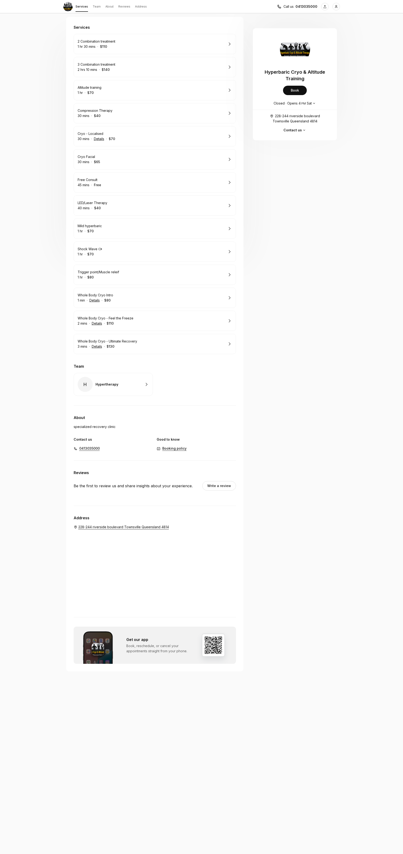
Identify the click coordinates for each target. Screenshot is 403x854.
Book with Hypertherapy (113, 384)
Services (82, 6)
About (109, 6)
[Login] (336, 6)
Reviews (124, 6)
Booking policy (174, 448)
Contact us (292, 130)
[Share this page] (325, 6)
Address (141, 6)
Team (97, 6)
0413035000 (306, 6)
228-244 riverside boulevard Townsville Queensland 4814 (296, 118)
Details (99, 139)
